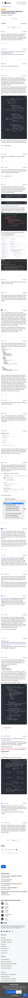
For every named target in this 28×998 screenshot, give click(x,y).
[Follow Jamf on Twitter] (1, 931)
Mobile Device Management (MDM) (9, 963)
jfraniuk (4, 340)
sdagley (5, 413)
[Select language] (18, 3)
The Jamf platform (5, 959)
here (14, 207)
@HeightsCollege (5, 805)
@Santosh (3, 415)
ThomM (6, 910)
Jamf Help (3, 937)
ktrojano (6, 906)
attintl (4, 555)
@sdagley (8, 557)
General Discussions (6, 6)
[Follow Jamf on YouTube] (7, 931)
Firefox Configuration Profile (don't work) (10, 883)
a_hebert (5, 49)
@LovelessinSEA (4, 598)
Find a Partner (4, 950)
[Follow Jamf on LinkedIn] (4, 931)
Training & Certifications (6, 939)
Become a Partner (5, 948)
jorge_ (4, 31)
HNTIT (4, 63)
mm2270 (5, 310)
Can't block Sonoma (5, 879)
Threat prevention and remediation (8, 978)
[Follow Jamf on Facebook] (12, 931)
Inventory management (6, 968)
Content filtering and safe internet (8, 980)
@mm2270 (3, 34)
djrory (4, 184)
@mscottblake (4, 740)
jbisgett (4, 153)
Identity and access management (8, 974)
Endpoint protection (5, 976)
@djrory (3, 312)
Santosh (5, 400)
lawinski (5, 638)
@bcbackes (5, 640)
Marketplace (3, 946)
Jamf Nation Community (6, 942)
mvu (6, 918)
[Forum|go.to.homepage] (8, 3)
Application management (6, 965)
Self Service (3, 972)
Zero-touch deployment (6, 961)
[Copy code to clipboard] (26, 97)
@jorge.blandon (4, 51)
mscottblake (6, 167)
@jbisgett (3, 169)
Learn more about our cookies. (15, 989)
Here (9, 740)
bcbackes (5, 614)
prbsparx (5, 292)
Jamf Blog (3, 944)
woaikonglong (8, 914)
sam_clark (5, 75)
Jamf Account (4, 952)
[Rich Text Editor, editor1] (14, 857)
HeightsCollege (6, 736)
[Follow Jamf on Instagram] (9, 931)
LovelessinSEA (6, 574)
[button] (2, 3)
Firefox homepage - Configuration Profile (10, 876)
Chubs (6, 902)
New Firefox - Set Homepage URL (8, 887)
